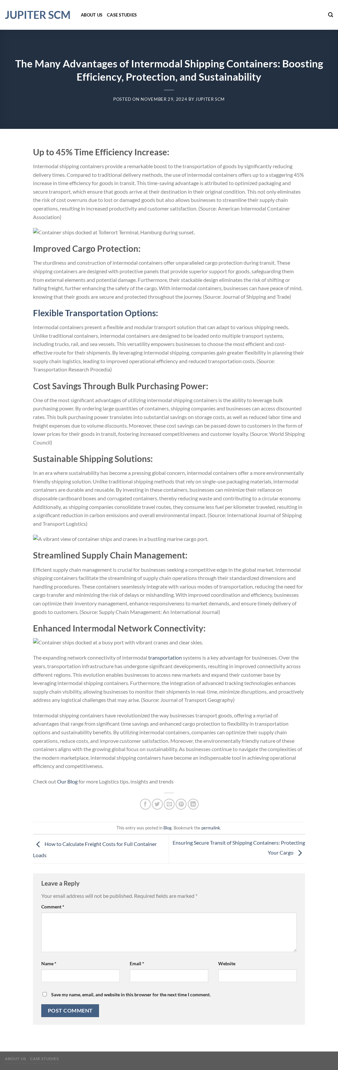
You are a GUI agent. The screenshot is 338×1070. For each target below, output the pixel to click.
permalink (210, 827)
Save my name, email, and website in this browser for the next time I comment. (131, 994)
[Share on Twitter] (157, 804)
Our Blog (67, 781)
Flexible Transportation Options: (95, 313)
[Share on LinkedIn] (193, 804)
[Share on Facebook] (145, 804)
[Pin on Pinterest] (181, 804)
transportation (165, 657)
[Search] (330, 15)
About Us (91, 15)
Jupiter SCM (38, 15)
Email (137, 963)
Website (226, 963)
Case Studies (122, 15)
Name (48, 963)
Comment (52, 906)
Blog (167, 827)
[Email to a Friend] (169, 804)
